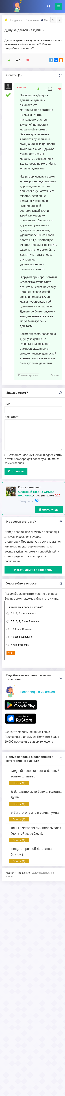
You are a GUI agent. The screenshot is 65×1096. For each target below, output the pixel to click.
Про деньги (15, 20)
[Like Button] (7, 60)
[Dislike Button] (26, 60)
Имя (7, 404)
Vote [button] (10, 652)
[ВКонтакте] (56, 60)
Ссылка (55, 375)
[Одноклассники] (61, 60)
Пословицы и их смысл (37, 692)
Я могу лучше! (49, 509)
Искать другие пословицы (33, 569)
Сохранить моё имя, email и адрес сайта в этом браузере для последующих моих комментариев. (33, 459)
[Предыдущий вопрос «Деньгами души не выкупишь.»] (53, 19)
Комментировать (28, 375)
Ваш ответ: (12, 416)
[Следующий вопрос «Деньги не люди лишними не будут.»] (59, 19)
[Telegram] (51, 60)
